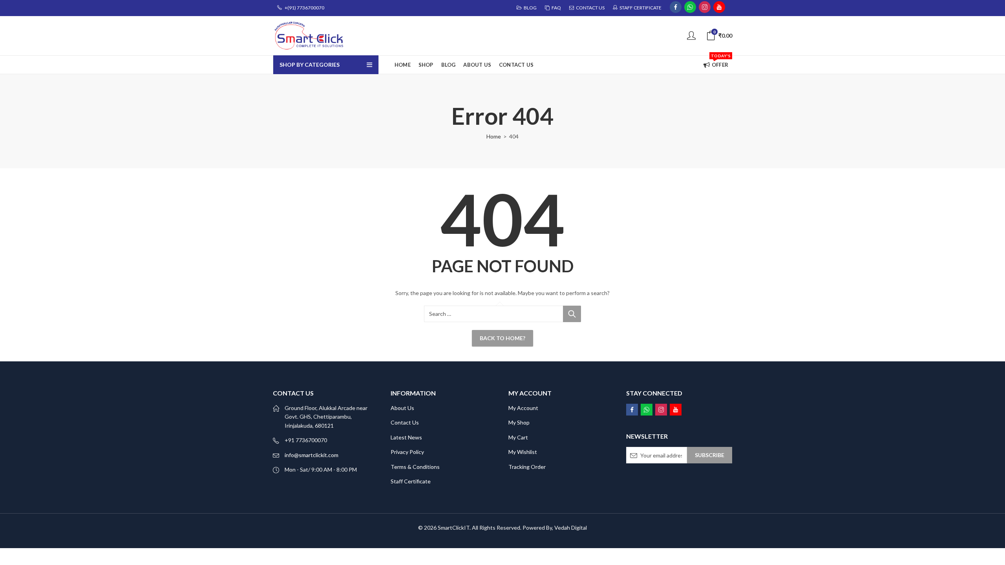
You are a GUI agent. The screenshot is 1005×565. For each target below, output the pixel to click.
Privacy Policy (407, 451)
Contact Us (405, 422)
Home (493, 136)
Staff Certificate (411, 481)
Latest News (406, 437)
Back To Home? (502, 338)
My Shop (519, 422)
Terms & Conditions (415, 466)
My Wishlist (522, 451)
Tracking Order (527, 466)
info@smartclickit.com (311, 455)
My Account (523, 408)
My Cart (518, 437)
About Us (402, 408)
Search (572, 314)
